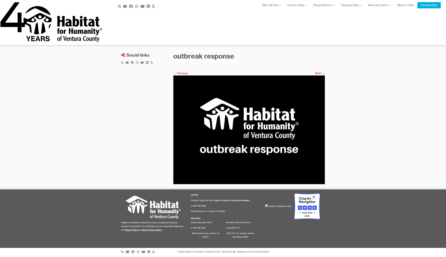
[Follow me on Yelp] (154, 6)
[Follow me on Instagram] (137, 6)
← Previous (180, 73)
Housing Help (350, 5)
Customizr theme (260, 252)
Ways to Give (405, 5)
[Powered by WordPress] (234, 251)
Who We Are (270, 5)
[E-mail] (126, 6)
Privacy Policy (131, 230)
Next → (320, 73)
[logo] (249, 129)
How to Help (296, 5)
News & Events (378, 5)
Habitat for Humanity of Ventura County (202, 252)
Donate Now (429, 5)
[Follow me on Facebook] (132, 6)
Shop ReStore (322, 5)
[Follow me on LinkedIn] (149, 6)
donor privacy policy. (152, 230)
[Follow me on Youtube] (143, 6)
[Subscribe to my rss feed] (120, 6)
